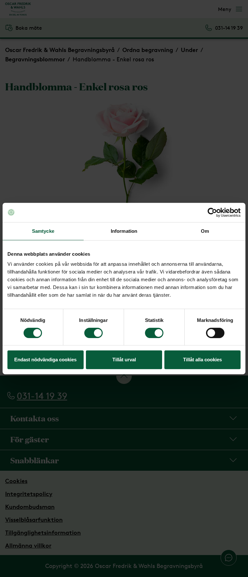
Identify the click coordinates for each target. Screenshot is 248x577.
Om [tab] (205, 231)
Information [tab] (124, 231)
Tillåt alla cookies (202, 359)
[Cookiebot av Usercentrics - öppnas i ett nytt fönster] (212, 212)
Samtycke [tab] (43, 231)
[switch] (93, 333)
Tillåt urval (124, 359)
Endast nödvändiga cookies (45, 359)
